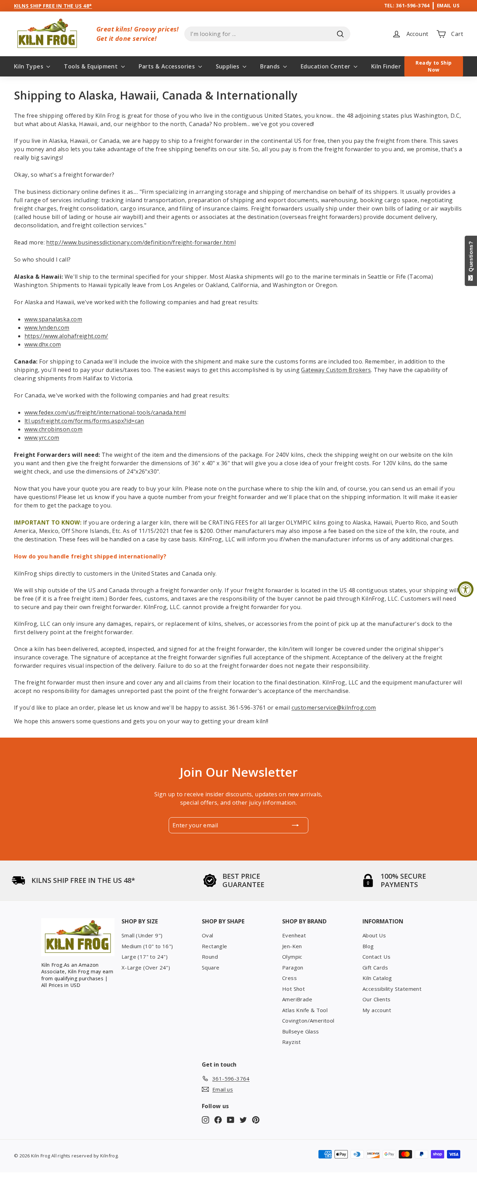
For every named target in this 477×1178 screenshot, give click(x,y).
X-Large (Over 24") (146, 967)
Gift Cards (375, 967)
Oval (207, 935)
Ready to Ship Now (434, 66)
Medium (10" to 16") (147, 946)
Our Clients (376, 999)
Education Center (326, 66)
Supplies (228, 66)
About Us (374, 935)
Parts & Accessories (168, 66)
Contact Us (376, 956)
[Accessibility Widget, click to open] (466, 589)
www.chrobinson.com (53, 429)
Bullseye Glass (300, 1031)
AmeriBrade (297, 999)
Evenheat (294, 935)
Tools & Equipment (91, 66)
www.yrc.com (41, 437)
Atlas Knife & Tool (305, 1010)
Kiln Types (29, 66)
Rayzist (291, 1041)
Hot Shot (293, 988)
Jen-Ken (292, 946)
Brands (270, 66)
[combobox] (267, 34)
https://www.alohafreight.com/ (66, 336)
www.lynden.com (46, 327)
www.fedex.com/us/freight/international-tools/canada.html (105, 412)
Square (210, 967)
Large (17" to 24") (145, 956)
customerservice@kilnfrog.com (334, 707)
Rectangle (214, 946)
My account (376, 1010)
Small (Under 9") (142, 935)
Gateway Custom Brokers (336, 370)
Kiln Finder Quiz (393, 66)
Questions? (471, 258)
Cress (289, 977)
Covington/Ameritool (308, 1020)
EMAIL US (448, 5)
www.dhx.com (42, 344)
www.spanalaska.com (53, 319)
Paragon (292, 967)
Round (210, 956)
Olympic (292, 956)
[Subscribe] (295, 825)
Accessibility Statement (391, 988)
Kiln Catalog (377, 977)
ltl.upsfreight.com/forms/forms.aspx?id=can (84, 421)
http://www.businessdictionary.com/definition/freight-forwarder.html (141, 242)
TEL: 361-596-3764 (407, 5)
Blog (368, 946)
